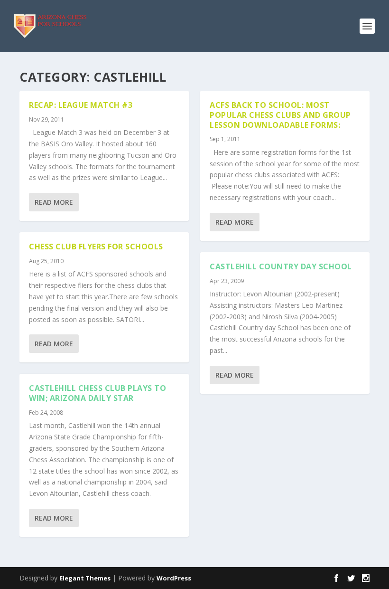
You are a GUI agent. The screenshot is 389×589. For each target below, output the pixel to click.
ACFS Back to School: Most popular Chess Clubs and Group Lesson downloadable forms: (280, 115)
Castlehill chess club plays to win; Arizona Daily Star (97, 393)
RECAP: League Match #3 (80, 105)
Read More (54, 202)
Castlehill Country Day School (281, 266)
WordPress (174, 578)
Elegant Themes (85, 578)
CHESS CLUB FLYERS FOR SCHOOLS (96, 246)
